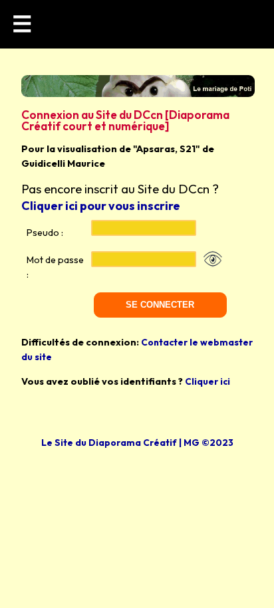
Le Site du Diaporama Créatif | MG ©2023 (137, 443)
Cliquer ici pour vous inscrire (100, 205)
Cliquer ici (207, 381)
